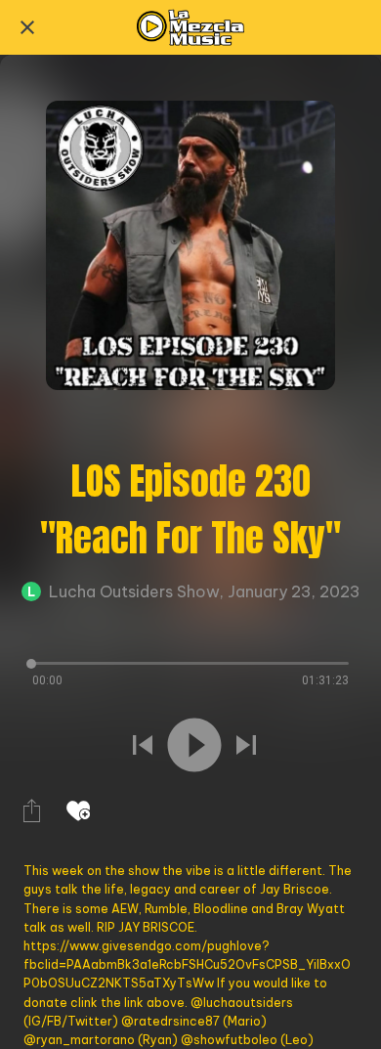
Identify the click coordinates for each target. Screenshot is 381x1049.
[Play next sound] (246, 745)
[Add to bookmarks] (78, 810)
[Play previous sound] (142, 745)
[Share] (31, 810)
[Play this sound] (194, 745)
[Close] (27, 27)
